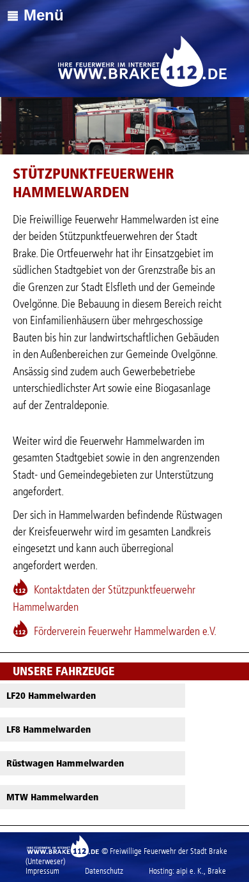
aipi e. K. (190, 871)
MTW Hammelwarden (52, 797)
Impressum (42, 871)
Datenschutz (104, 871)
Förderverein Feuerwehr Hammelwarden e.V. (125, 631)
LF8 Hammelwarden (48, 729)
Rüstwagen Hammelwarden (65, 763)
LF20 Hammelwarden (51, 695)
